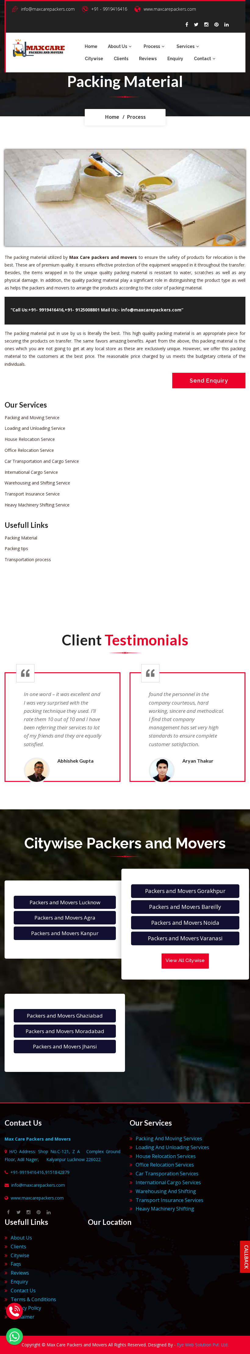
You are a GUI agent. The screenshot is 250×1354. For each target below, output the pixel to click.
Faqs (16, 1264)
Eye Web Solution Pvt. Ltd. (202, 1345)
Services (186, 46)
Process (152, 46)
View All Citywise (185, 960)
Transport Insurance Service (32, 494)
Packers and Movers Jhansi (65, 1046)
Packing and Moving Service (32, 417)
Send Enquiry (209, 380)
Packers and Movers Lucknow (65, 902)
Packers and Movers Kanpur (64, 933)
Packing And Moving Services (169, 1138)
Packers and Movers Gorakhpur (185, 890)
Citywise (94, 58)
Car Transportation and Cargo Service (42, 461)
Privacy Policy (26, 1308)
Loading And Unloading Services (172, 1147)
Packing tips (16, 548)
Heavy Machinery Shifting (165, 1208)
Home (91, 46)
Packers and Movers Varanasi (185, 938)
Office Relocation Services (165, 1164)
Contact (202, 58)
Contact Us (23, 1290)
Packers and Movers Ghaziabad (65, 1015)
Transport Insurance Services (169, 1200)
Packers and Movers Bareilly (185, 906)
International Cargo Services (168, 1182)
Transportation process (28, 559)
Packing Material (21, 538)
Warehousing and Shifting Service (37, 483)
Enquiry (175, 58)
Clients (121, 58)
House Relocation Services (166, 1156)
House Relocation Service (30, 439)
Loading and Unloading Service (35, 428)
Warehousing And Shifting (166, 1191)
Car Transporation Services (167, 1173)
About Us (117, 46)
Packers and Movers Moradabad (65, 1031)
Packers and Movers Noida (185, 922)
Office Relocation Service (29, 450)
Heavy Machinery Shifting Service (37, 505)
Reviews (148, 58)
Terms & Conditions (33, 1299)
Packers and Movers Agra (64, 917)
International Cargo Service (31, 472)
